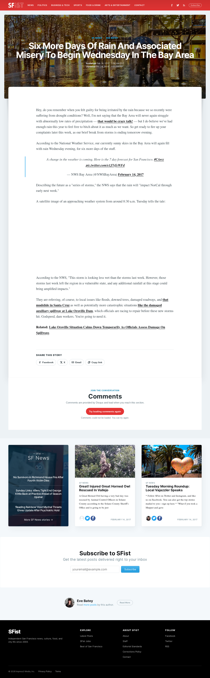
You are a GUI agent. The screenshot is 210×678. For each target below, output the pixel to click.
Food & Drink (93, 5)
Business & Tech (60, 5)
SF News (97, 38)
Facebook (170, 636)
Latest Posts (86, 636)
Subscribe (195, 5)
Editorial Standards (132, 646)
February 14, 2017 (131, 174)
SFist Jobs (85, 641)
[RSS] (185, 5)
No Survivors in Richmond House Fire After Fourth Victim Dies (38, 479)
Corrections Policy (132, 651)
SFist (14, 631)
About (126, 636)
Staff (125, 641)
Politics (42, 5)
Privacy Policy (45, 671)
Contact (139, 5)
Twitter (168, 641)
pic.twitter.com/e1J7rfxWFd (105, 165)
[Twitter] (178, 5)
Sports (78, 5)
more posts (90, 604)
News (31, 5)
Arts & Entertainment (117, 5)
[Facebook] (172, 5)
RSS (167, 646)
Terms (58, 671)
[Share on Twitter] (87, 518)
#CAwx (159, 159)
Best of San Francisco (91, 646)
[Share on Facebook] (93, 518)
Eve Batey (112, 38)
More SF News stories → (38, 519)
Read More (125, 602)
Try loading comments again (105, 411)
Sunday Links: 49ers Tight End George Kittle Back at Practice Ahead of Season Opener (38, 494)
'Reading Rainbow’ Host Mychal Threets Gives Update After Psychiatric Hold (38, 508)
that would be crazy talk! (115, 121)
